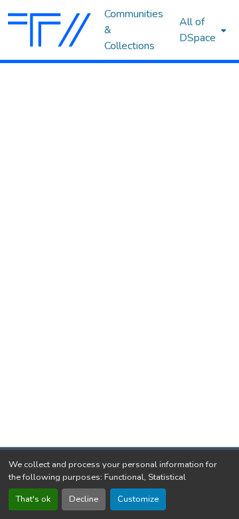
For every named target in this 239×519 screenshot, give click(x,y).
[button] (49, 30)
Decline (83, 499)
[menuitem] (201, 30)
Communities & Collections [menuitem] (133, 30)
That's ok (33, 499)
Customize (138, 499)
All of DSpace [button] (197, 30)
